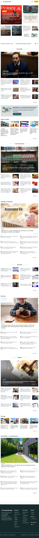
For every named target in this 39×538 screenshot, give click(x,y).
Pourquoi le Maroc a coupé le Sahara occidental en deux (5, 32)
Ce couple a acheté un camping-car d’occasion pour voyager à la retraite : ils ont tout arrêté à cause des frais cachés (28, 343)
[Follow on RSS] (37, 43)
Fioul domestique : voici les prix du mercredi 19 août (24, 427)
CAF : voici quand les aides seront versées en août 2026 (24, 130)
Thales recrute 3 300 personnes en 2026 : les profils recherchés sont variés (6, 405)
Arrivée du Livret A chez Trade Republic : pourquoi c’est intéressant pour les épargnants (10, 15)
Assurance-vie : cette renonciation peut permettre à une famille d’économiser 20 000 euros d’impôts (17, 231)
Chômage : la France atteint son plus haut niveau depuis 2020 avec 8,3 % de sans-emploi (26, 405)
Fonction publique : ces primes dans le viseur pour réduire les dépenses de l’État (25, 390)
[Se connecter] (32, 1)
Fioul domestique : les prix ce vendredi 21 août (5, 427)
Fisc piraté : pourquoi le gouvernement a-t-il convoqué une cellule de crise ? (6, 284)
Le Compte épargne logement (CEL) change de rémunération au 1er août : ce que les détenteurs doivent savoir (9, 252)
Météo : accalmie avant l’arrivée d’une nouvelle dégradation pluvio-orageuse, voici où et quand (30, 18)
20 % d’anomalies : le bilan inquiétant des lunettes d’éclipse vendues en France (6, 183)
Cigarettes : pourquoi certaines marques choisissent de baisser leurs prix (18, 168)
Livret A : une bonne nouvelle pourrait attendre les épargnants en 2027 (8, 248)
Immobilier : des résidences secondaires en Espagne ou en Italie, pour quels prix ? (29, 471)
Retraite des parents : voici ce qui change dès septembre (9, 333)
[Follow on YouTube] (35, 43)
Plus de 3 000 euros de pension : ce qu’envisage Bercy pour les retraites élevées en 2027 (9, 348)
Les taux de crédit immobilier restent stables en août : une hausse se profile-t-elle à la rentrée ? (29, 237)
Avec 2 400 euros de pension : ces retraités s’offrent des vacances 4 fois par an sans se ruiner (27, 28)
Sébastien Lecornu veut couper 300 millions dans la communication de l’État (25, 96)
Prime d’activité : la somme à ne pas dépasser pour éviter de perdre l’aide (34, 131)
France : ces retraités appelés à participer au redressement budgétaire (29, 337)
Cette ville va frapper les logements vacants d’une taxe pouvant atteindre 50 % (9, 489)
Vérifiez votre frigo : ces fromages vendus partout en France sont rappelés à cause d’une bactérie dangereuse (6, 190)
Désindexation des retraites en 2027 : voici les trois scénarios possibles (28, 333)
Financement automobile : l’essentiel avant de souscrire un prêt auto (9, 237)
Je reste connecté (17, 114)
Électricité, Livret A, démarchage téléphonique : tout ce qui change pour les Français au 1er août (28, 252)
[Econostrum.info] (7, 2)
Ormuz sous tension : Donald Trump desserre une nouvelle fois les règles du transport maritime (6, 97)
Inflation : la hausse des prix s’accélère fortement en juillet (6, 89)
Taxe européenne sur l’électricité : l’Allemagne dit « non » (6, 276)
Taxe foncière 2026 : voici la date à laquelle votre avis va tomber (25, 269)
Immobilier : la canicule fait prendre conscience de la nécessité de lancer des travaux (28, 477)
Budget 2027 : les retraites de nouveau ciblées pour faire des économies (28, 348)
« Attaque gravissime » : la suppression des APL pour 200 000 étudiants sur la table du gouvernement (5, 132)
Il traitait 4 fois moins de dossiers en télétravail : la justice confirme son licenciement (6, 390)
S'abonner (36, 1)
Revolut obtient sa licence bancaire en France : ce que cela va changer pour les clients (10, 242)
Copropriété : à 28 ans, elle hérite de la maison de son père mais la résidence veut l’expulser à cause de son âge (9, 471)
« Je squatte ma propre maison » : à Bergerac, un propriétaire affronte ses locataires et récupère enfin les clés (29, 482)
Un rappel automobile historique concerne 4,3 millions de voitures (16, 31)
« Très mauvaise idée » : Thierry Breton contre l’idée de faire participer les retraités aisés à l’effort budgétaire (9, 337)
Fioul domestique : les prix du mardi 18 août (34, 427)
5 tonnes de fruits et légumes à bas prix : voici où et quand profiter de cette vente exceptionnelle (25, 176)
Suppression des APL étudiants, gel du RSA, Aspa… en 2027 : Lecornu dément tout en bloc (18, 73)
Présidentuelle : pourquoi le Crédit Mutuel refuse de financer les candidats (28, 248)
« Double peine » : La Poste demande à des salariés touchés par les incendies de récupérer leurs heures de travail (25, 397)
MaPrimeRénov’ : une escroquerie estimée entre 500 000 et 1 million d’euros (9, 477)
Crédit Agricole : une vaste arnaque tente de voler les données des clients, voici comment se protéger (29, 242)
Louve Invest (33, 518)
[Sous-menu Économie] (18, 512)
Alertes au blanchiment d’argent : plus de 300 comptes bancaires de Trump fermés (25, 89)
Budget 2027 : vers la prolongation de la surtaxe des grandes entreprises (6, 269)
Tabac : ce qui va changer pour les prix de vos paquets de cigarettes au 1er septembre (6, 176)
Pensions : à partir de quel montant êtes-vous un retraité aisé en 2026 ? (9, 342)
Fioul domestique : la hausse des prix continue (14, 427)
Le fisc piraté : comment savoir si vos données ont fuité (25, 285)
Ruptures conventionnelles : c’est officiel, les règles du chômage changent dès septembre (6, 397)
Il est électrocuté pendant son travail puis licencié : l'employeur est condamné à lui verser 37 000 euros (19, 382)
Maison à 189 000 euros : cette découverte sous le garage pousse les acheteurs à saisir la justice (18, 465)
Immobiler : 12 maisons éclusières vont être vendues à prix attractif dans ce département (28, 489)
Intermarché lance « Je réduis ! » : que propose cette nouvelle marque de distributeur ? (26, 190)
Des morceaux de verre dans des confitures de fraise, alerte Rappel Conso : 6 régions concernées (25, 183)
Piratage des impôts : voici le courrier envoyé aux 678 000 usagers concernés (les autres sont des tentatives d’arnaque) (26, 277)
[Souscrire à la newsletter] (30, 35)
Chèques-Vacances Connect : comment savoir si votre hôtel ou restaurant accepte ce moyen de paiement (14, 131)
